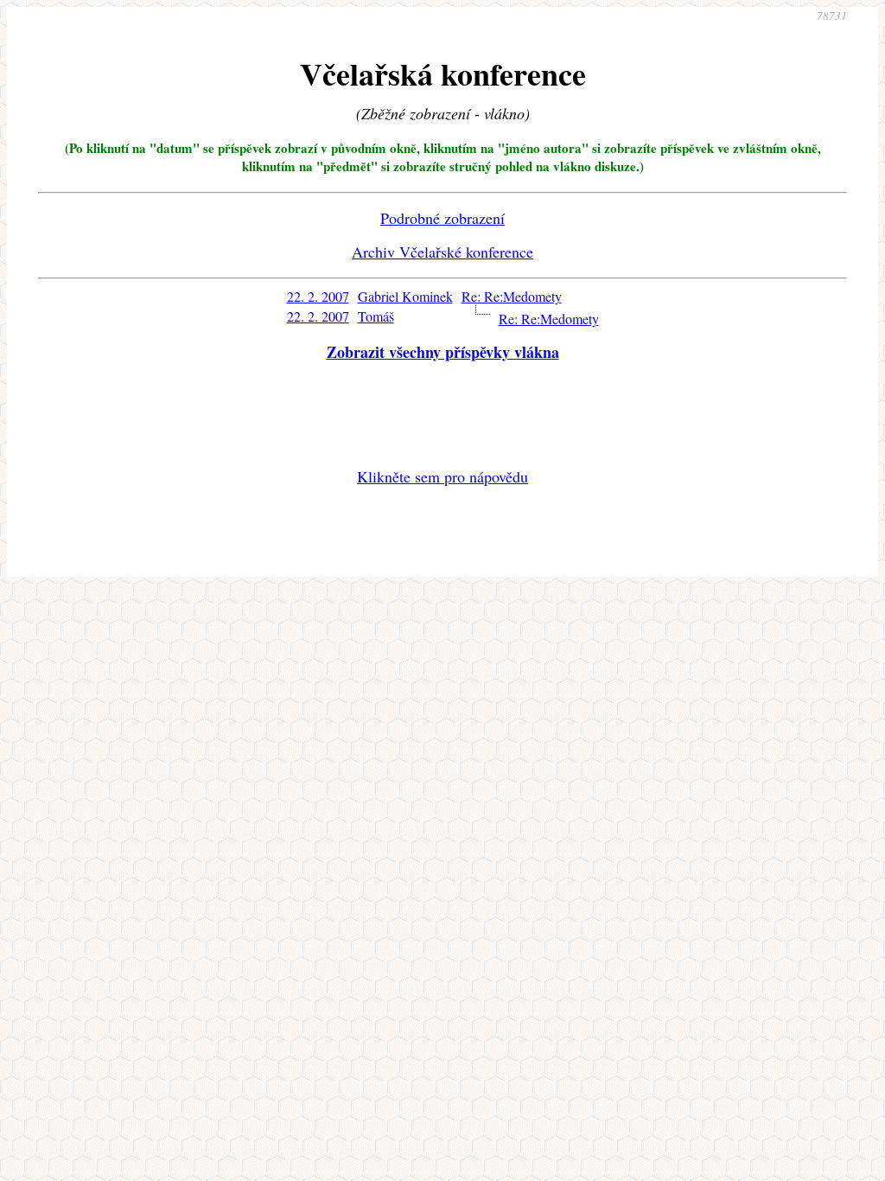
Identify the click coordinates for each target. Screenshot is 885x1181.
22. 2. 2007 (318, 296)
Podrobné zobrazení (442, 217)
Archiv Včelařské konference (442, 251)
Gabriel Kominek (405, 296)
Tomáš (376, 316)
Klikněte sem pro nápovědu (442, 476)
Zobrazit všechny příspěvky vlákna (443, 352)
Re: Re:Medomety (512, 296)
